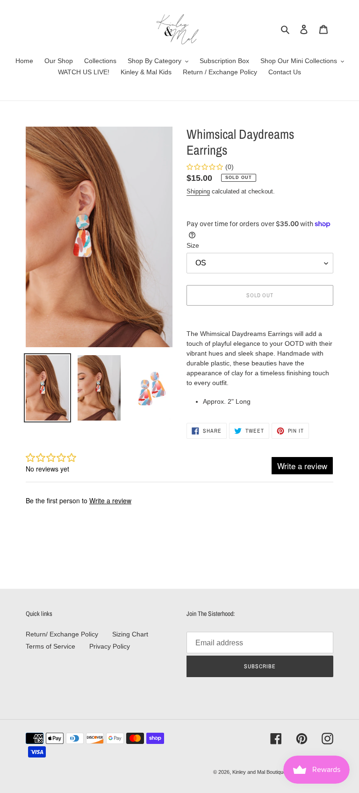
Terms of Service (50, 646)
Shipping (198, 191)
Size (193, 245)
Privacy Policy (109, 646)
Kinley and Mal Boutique (259, 772)
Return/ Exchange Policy (62, 634)
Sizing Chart (130, 634)
